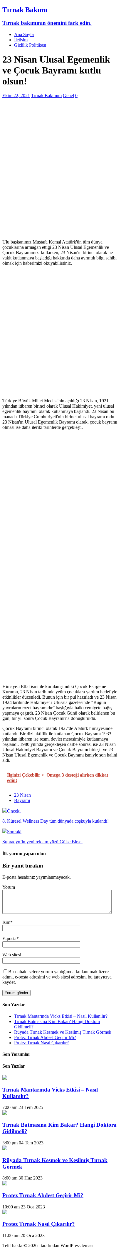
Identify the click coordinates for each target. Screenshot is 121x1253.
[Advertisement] (60, 174)
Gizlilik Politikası (30, 45)
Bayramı (22, 800)
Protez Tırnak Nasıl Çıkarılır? (41, 1042)
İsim (6, 922)
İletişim (21, 39)
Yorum (8, 887)
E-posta (9, 938)
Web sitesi (11, 954)
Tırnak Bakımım (46, 95)
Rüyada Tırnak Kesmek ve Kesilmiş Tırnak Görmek (62, 1032)
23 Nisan (22, 795)
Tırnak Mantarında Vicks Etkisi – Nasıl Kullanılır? (60, 1016)
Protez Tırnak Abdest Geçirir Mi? (45, 1037)
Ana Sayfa (24, 34)
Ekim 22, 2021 (16, 95)
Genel (68, 95)
